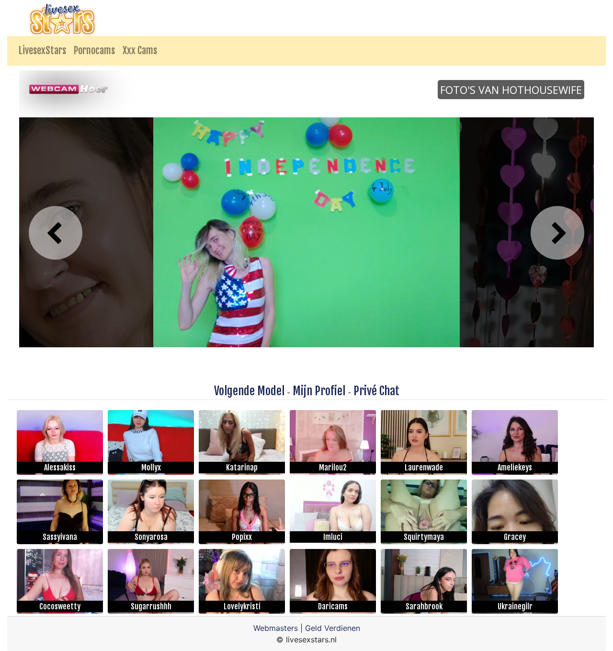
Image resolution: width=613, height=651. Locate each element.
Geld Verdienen (332, 628)
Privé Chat (376, 391)
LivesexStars (42, 51)
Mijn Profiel (319, 391)
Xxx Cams (140, 51)
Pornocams (94, 51)
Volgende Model (249, 391)
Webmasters (275, 628)
